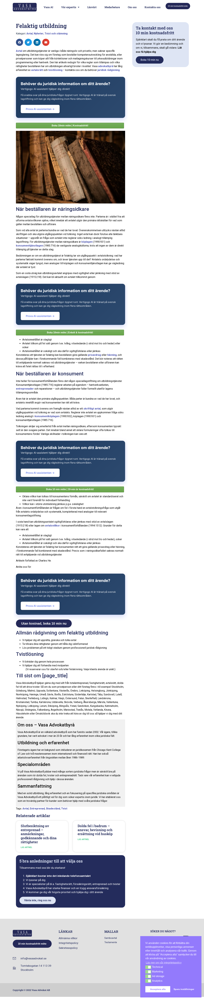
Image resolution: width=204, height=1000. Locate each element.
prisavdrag (94, 354)
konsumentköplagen (47, 416)
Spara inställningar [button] (184, 989)
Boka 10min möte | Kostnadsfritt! (70, 125)
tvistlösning (55, 70)
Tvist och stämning (56, 33)
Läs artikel (26, 847)
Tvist (64, 808)
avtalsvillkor (52, 525)
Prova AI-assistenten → (40, 109)
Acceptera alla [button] (158, 989)
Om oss (132, 7)
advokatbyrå (105, 66)
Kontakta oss (152, 7)
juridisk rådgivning (109, 70)
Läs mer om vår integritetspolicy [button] (164, 962)
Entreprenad (37, 808)
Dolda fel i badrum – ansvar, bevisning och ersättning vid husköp (95, 830)
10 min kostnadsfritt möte (178, 6)
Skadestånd (53, 808)
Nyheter (39, 33)
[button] (19, 42)
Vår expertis (68, 7)
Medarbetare (112, 7)
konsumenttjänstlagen (29, 245)
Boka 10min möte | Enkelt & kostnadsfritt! (70, 332)
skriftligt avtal (92, 408)
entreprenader (25, 388)
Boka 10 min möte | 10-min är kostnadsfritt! (70, 489)
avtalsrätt (37, 70)
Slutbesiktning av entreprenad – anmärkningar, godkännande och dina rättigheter (39, 834)
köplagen (87, 241)
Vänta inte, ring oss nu (37, 900)
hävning (112, 354)
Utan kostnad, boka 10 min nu (43, 623)
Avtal (29, 33)
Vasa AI (48, 7)
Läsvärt (92, 7)
